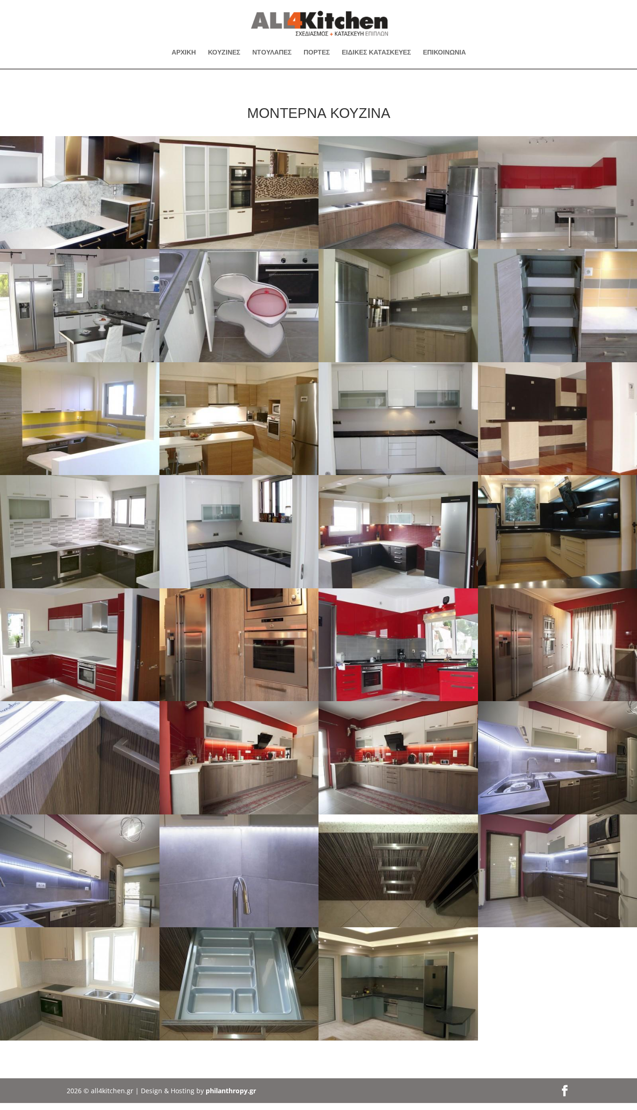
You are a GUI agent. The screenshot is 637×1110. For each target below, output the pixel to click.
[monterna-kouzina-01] (239, 246)
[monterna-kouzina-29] (239, 1038)
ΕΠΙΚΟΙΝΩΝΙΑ (444, 52)
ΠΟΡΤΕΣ (317, 52)
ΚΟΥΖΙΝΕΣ (224, 52)
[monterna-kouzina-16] (79, 698)
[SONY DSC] (398, 359)
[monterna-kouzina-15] (79, 585)
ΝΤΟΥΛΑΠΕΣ (271, 52)
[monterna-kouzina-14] (239, 585)
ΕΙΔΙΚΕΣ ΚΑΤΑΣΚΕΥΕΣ (376, 52)
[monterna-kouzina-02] (79, 246)
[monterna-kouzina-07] (239, 359)
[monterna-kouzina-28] (398, 924)
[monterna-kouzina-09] (79, 472)
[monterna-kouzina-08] (239, 472)
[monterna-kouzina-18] (398, 698)
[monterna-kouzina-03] (79, 359)
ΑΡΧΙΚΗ (184, 52)
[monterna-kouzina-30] (79, 1038)
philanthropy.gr (231, 1090)
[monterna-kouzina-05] (398, 246)
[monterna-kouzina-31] (398, 1038)
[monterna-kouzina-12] (398, 472)
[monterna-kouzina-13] (398, 585)
